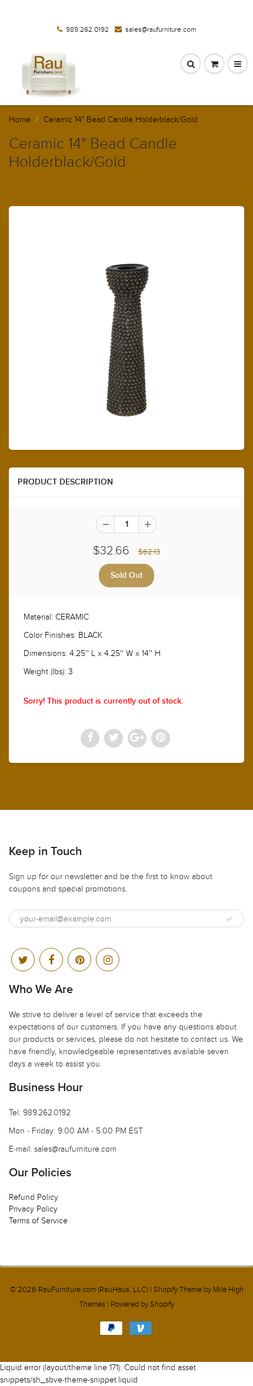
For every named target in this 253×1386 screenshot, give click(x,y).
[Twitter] (23, 959)
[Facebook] (51, 959)
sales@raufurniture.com (160, 29)
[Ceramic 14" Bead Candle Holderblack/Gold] (126, 326)
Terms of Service (38, 1221)
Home (20, 120)
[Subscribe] (229, 919)
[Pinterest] (79, 959)
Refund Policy (33, 1197)
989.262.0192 (87, 29)
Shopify (166, 1289)
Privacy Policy (33, 1209)
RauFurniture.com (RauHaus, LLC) (93, 1289)
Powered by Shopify (142, 1304)
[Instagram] (107, 959)
